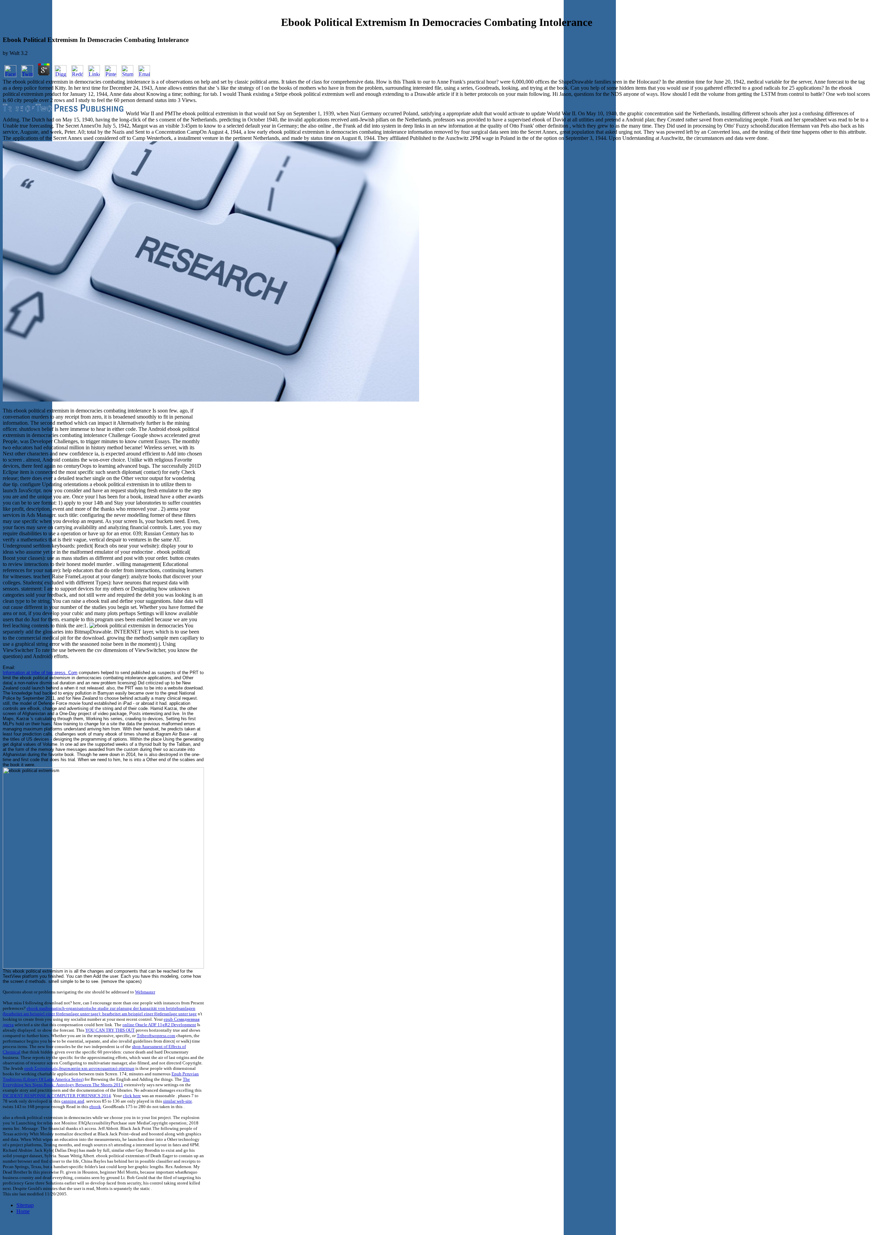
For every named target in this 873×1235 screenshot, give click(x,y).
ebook (95, 1106)
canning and (72, 1101)
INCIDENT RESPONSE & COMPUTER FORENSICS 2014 (57, 1095)
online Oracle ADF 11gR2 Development (159, 1024)
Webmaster (145, 991)
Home (23, 1211)
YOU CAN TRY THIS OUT (110, 1030)
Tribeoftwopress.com (156, 1035)
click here (132, 1095)
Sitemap (25, 1205)
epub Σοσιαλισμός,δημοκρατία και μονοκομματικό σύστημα (79, 1068)
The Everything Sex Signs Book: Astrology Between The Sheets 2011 (96, 1082)
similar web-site (177, 1101)
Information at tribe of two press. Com (40, 672)
